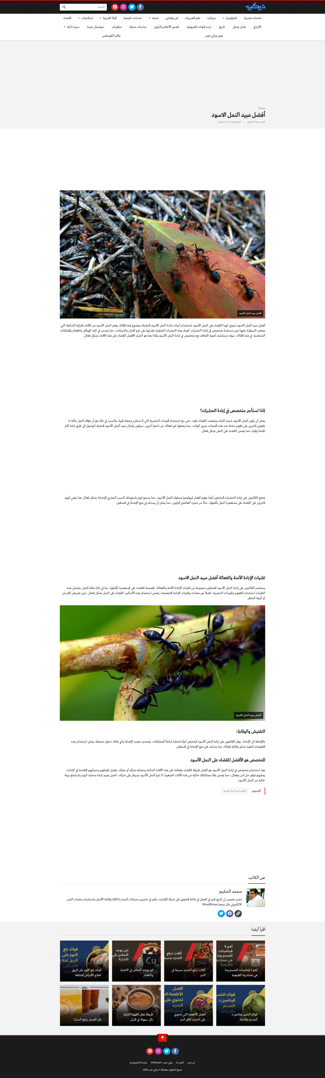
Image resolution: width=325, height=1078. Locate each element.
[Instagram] (123, 7)
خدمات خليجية (133, 18)
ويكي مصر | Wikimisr (161, 1062)
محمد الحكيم (254, 122)
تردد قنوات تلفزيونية (199, 27)
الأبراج (257, 27)
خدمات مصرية (253, 18)
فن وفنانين (172, 18)
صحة (155, 18)
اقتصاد (67, 18)
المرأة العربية (110, 18)
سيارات (211, 18)
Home (261, 108)
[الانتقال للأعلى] (162, 1038)
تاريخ (222, 27)
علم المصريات (192, 18)
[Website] (238, 913)
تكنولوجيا (231, 18)
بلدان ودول (239, 27)
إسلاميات (87, 18)
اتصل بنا (180, 1062)
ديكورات (117, 27)
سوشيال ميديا (95, 27)
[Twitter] (132, 7)
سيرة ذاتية (73, 27)
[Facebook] (140, 7)
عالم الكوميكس (111, 36)
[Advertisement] (162, 75)
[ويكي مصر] (255, 7)
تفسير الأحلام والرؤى (166, 27)
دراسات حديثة (138, 27)
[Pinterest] (115, 7)
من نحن (191, 1062)
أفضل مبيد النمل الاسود (234, 791)
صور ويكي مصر (214, 36)
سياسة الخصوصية (138, 1062)
